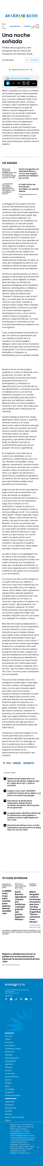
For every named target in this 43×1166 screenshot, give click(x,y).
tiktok (16, 999)
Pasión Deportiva (12, 1058)
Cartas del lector (12, 1076)
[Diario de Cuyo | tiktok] (36, 16)
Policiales (8, 1055)
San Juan (8, 1036)
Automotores (10, 1108)
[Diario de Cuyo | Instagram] (28, 16)
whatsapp (31, 999)
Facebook (6, 999)
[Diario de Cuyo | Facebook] (23, 16)
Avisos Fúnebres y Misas (14, 1117)
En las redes (10, 1073)
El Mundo (8, 1067)
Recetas (8, 1070)
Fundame (17, 763)
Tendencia (9, 1092)
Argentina (9, 1064)
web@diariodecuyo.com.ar (20, 1133)
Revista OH (9, 1052)
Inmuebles (9, 1105)
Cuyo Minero (10, 1045)
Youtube (26, 999)
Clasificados (10, 1101)
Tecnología (9, 1089)
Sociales (8, 1083)
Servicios (8, 1114)
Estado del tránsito (12, 1095)
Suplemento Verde (12, 1048)
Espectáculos (15, 26)
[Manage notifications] (38, 1147)
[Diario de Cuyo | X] (32, 16)
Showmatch (28, 763)
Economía (9, 1042)
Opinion (8, 1080)
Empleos (8, 1111)
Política (8, 1039)
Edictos (8, 1120)
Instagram (11, 999)
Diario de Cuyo (4, 26)
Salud (7, 1086)
